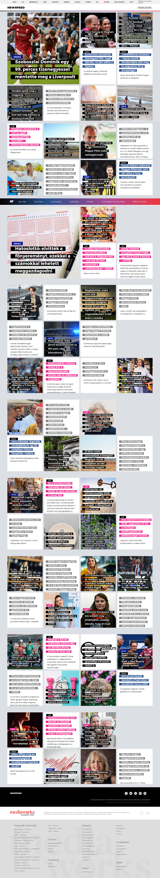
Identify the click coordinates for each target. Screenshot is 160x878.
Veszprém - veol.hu (55, 828)
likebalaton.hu (87, 840)
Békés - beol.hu (20, 835)
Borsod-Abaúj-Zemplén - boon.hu (26, 837)
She (97, 2)
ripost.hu (119, 825)
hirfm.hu (119, 869)
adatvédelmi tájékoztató (97, 799)
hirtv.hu (51, 849)
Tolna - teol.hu (19, 871)
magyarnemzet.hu (55, 843)
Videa (45, 2)
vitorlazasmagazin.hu (90, 854)
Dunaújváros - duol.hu (22, 843)
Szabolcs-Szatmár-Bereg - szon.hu (27, 868)
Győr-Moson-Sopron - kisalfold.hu (26, 849)
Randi (107, 2)
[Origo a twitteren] (130, 793)
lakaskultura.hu (88, 835)
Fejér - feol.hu (19, 846)
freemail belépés (144, 8)
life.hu (118, 831)
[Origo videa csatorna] (140, 793)
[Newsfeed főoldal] (16, 793)
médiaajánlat (146, 799)
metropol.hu (120, 828)
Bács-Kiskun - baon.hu (22, 829)
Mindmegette (33, 2)
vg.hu (50, 863)
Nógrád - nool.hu (20, 863)
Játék (131, 2)
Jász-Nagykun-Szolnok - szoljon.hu (27, 857)
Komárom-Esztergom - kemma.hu (27, 860)
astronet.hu (86, 829)
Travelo (77, 2)
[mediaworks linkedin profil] (147, 813)
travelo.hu (86, 849)
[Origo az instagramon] (135, 793)
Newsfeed (55, 2)
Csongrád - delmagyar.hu (23, 840)
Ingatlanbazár (119, 2)
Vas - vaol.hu (53, 825)
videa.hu (119, 851)
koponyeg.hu (121, 849)
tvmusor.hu (86, 860)
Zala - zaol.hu (53, 831)
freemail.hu (120, 846)
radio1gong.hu (121, 866)
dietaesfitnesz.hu (88, 851)
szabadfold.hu (53, 846)
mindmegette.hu (88, 846)
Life (23, 2)
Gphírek (88, 2)
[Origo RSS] (144, 793)
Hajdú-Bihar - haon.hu (22, 851)
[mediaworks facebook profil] (141, 813)
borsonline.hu (87, 872)
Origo (14, 2)
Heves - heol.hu (20, 854)
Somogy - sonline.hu (22, 865)
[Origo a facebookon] (126, 793)
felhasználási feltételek (113, 799)
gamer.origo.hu (88, 837)
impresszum (137, 799)
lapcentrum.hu (121, 854)
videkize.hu (86, 857)
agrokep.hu (52, 866)
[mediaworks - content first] (22, 813)
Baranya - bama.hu (21, 832)
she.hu (118, 834)
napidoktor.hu (87, 843)
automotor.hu (87, 832)
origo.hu (51, 851)
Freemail (67, 2)
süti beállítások (127, 799)
